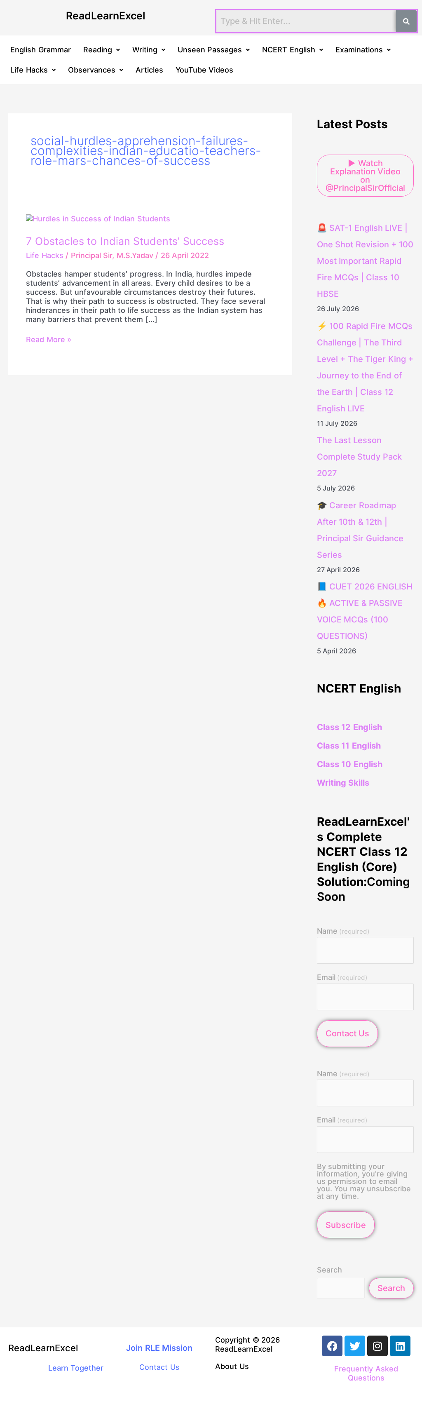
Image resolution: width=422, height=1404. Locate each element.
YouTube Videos (205, 70)
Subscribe (346, 1225)
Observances (91, 70)
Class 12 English (349, 727)
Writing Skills (343, 783)
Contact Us (347, 1033)
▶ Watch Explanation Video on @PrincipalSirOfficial (365, 175)
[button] (101, 50)
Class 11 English (349, 746)
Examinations (359, 49)
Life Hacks (29, 70)
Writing (144, 49)
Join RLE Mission (159, 1348)
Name (343, 931)
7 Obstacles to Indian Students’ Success (125, 241)
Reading (97, 49)
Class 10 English (349, 764)
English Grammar (40, 49)
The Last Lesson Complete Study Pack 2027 (359, 456)
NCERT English (288, 49)
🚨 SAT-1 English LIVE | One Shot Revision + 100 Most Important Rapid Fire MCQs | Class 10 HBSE (365, 261)
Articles (149, 70)
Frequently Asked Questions (366, 1373)
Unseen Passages (210, 49)
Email (342, 977)
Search (329, 1269)
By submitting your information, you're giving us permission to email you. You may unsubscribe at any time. (364, 1181)
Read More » (48, 339)
